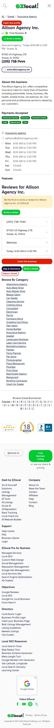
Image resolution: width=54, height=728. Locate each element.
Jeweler (10, 336)
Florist (9, 315)
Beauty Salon (13, 294)
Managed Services (12, 553)
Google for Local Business (16, 599)
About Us (34, 485)
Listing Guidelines (11, 627)
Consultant (12, 308)
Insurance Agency (27, 16)
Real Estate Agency (16, 373)
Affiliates (33, 495)
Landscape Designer (17, 339)
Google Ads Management (16, 570)
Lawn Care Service (16, 342)
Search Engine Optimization (17, 577)
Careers (33, 492)
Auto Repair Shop (15, 291)
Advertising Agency (16, 284)
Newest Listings (10, 631)
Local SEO (7, 556)
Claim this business (27, 261)
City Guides (8, 634)
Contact (33, 502)
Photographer (14, 360)
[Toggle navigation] (49, 5)
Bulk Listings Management (16, 624)
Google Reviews (10, 592)
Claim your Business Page (16, 621)
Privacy (29, 715)
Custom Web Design (13, 559)
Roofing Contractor (17, 380)
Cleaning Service (15, 301)
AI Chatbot (7, 580)
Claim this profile (11, 23)
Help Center (8, 531)
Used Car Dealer (15, 384)
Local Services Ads (11, 573)
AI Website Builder (12, 519)
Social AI (6, 505)
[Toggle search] (5, 5)
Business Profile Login (14, 617)
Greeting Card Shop (17, 322)
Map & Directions (11, 268)
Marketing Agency (16, 346)
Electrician (12, 311)
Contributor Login (11, 614)
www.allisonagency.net (18, 69)
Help (31, 498)
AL (3, 16)
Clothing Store (14, 305)
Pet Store (11, 356)
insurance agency (15, 133)
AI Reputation (9, 509)
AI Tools (6, 498)
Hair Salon (12, 325)
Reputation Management (15, 566)
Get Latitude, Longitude (14, 663)
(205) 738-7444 (16, 222)
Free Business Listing (40, 456)
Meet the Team (37, 488)
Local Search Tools (12, 646)
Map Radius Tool (11, 649)
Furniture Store (14, 318)
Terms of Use (40, 715)
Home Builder (13, 329)
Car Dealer (12, 298)
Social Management (12, 563)
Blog (31, 505)
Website (11, 242)
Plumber (11, 367)
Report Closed (10, 273)
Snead (10, 16)
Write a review (14, 38)
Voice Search (9, 602)
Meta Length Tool (11, 656)
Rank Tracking (9, 512)
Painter (10, 349)
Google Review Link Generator (18, 660)
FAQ (4, 534)
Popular (6, 401)
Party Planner (13, 353)
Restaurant (12, 377)
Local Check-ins (10, 516)
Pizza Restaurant (15, 363)
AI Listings (7, 502)
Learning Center (10, 670)
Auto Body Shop (15, 287)
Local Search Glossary (13, 666)
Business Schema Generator (17, 653)
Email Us (15, 453)
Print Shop (12, 370)
